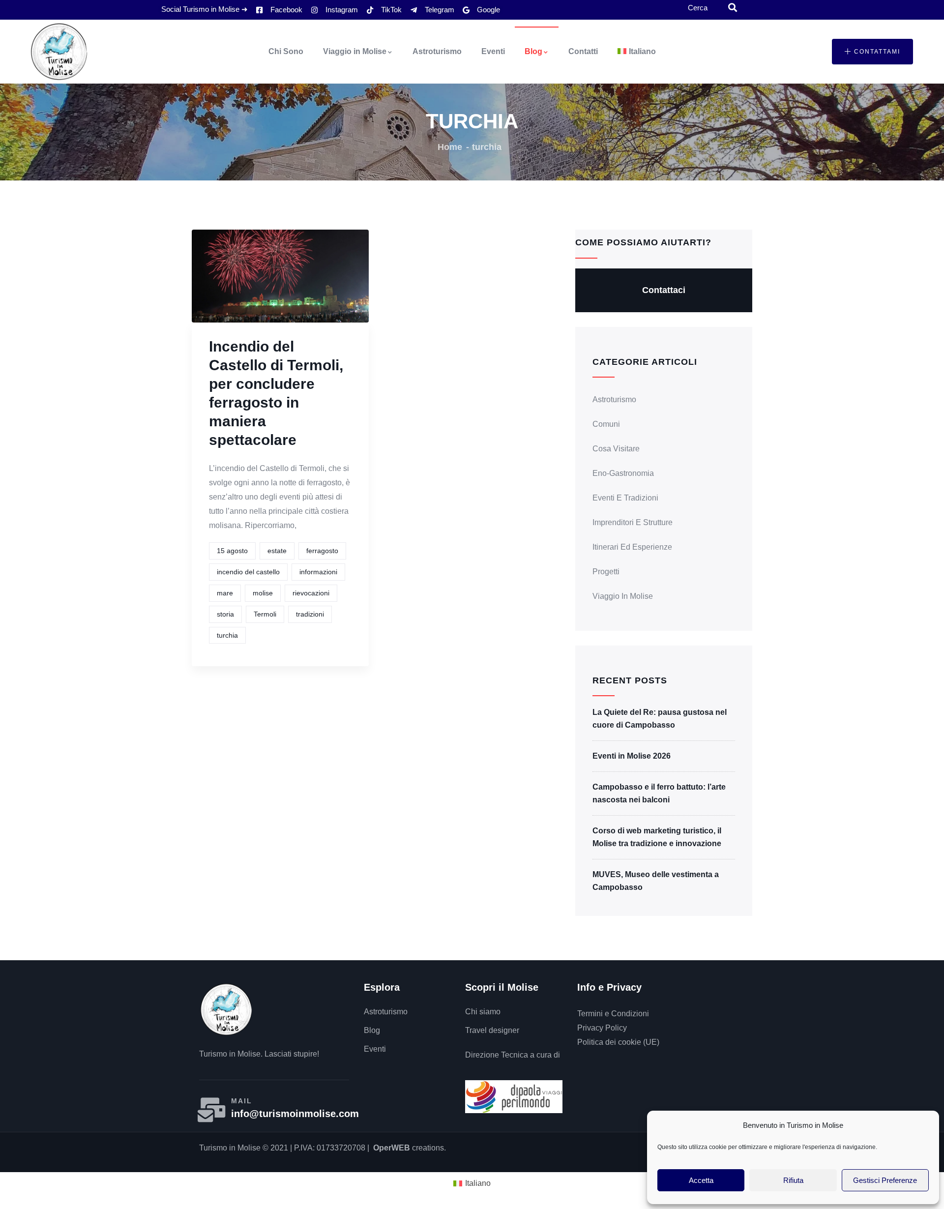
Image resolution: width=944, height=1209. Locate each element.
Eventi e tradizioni (625, 498)
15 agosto (232, 551)
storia (225, 614)
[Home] (59, 52)
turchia (227, 635)
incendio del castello (248, 572)
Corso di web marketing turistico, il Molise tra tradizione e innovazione (656, 837)
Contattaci (663, 290)
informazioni (318, 572)
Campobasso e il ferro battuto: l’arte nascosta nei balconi (659, 793)
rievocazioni (311, 593)
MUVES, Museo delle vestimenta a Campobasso (655, 880)
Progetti (606, 571)
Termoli (265, 614)
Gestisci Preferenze (885, 1180)
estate (277, 551)
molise (263, 593)
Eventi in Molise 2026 (631, 756)
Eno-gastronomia (623, 473)
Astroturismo (437, 51)
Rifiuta (793, 1180)
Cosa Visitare (616, 448)
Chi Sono (285, 51)
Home (450, 147)
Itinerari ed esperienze (632, 547)
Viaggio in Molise (354, 51)
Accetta (701, 1180)
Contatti (583, 51)
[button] (872, 51)
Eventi (493, 51)
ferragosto (322, 551)
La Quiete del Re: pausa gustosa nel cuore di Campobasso (659, 718)
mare (225, 593)
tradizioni (310, 614)
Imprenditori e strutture (632, 522)
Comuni (606, 424)
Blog (533, 51)
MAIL (241, 1101)
